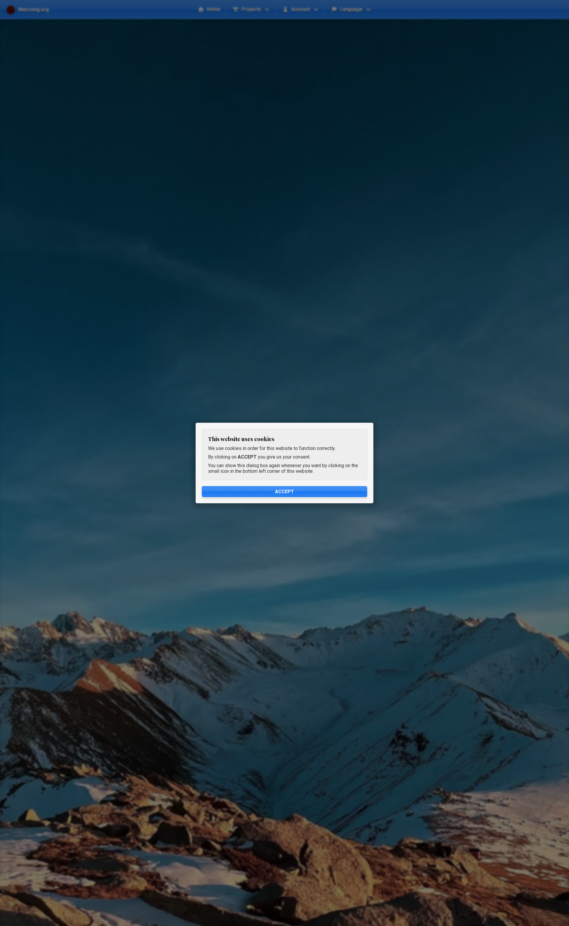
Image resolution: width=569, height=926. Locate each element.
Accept (284, 491)
